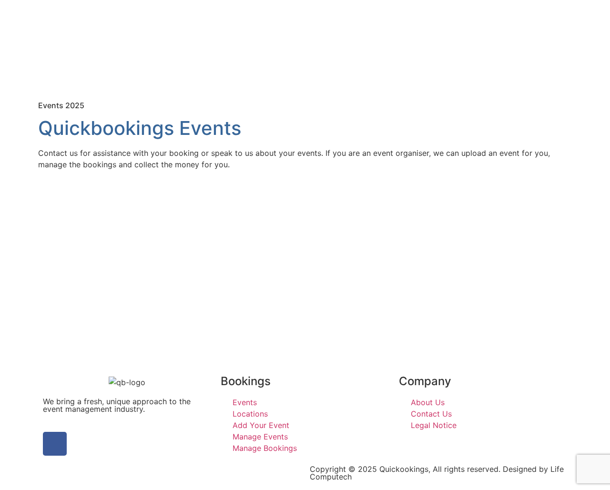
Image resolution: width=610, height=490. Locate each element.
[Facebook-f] (55, 444)
